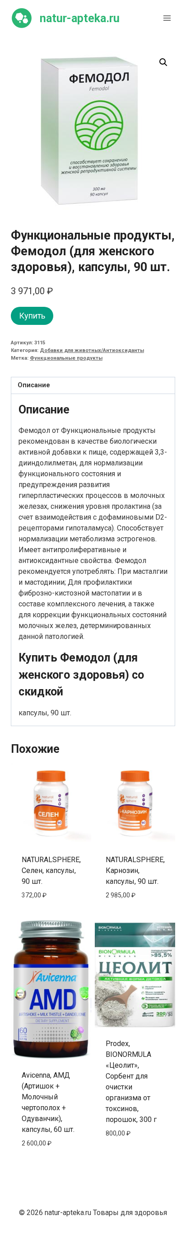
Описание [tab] (34, 385)
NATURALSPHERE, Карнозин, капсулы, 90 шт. (135, 870)
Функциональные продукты (66, 358)
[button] (163, 62)
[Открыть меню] (166, 18)
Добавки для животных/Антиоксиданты (92, 350)
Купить (32, 315)
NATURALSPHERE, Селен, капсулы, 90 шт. (51, 870)
